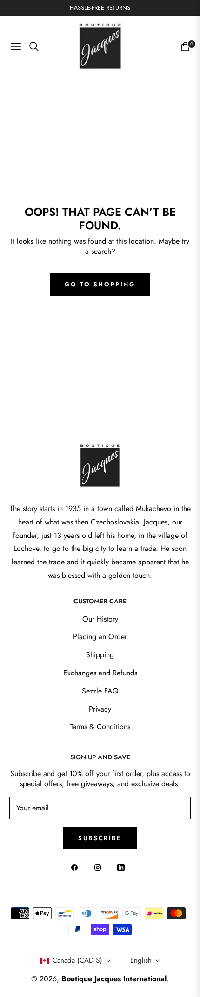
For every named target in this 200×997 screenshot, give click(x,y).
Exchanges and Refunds (100, 672)
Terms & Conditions (100, 726)
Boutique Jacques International (114, 978)
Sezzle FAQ (100, 691)
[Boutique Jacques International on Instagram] (100, 867)
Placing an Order (100, 636)
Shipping (100, 654)
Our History (100, 619)
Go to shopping (100, 284)
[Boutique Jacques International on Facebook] (77, 867)
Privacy (100, 709)
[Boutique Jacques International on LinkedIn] (123, 867)
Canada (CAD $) (77, 960)
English (141, 960)
